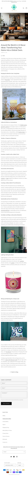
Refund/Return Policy (7, 430)
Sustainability (5, 421)
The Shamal (8, 351)
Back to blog (14, 372)
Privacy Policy (5, 433)
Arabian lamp (21, 132)
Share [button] (3, 55)
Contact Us (5, 442)
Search (4, 424)
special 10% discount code (11, 359)
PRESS (4, 415)
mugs (7, 178)
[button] (1, 8)
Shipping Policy (6, 427)
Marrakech (7, 79)
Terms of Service (6, 436)
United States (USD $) (9, 465)
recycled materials (5, 210)
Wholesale (5, 439)
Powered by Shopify (17, 474)
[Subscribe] (24, 451)
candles (12, 262)
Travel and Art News (7, 418)
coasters (3, 178)
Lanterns (22, 261)
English (19, 465)
